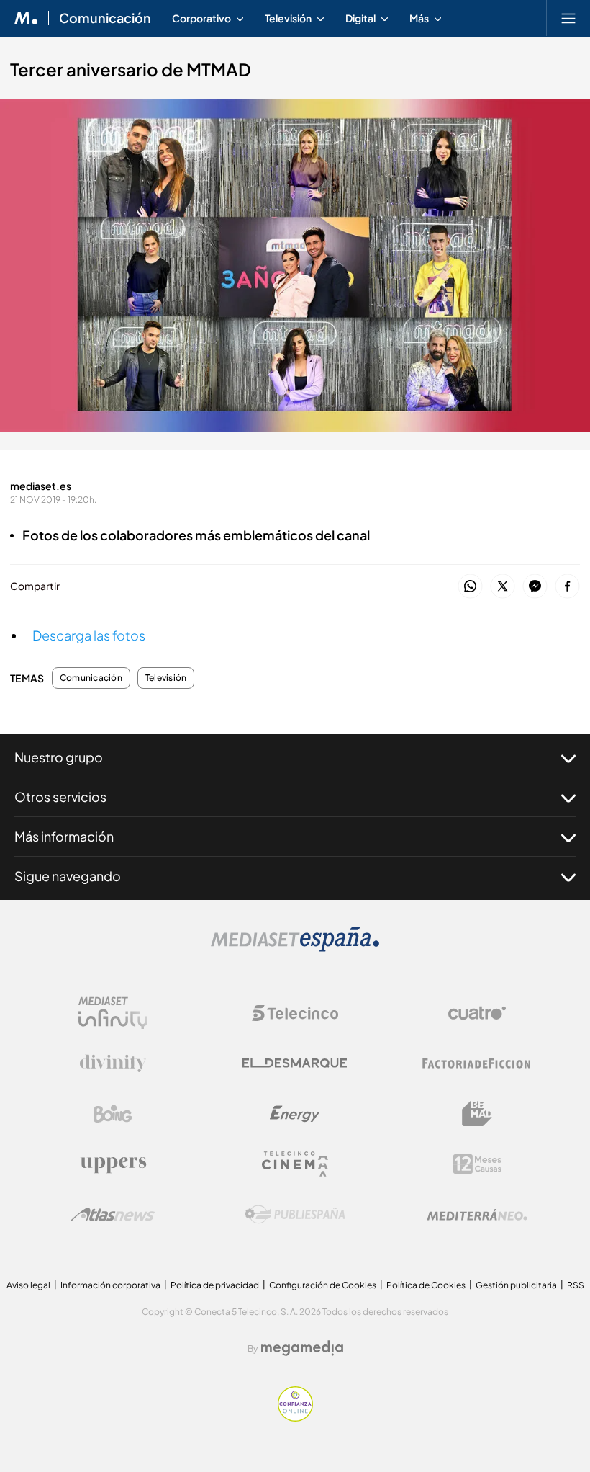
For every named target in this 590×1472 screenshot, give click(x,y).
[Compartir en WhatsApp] (470, 587)
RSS (575, 1285)
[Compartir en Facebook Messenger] (535, 587)
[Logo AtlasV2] (113, 1214)
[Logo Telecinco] (295, 1013)
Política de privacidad (215, 1285)
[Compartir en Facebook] (567, 587)
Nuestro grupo (58, 757)
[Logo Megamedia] (302, 1348)
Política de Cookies (426, 1285)
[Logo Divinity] (113, 1063)
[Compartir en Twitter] (502, 587)
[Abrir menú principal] (568, 18)
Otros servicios (60, 796)
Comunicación (105, 18)
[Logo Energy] (295, 1114)
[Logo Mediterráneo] (477, 1215)
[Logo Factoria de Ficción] (477, 1063)
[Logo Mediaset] (295, 948)
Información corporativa (110, 1285)
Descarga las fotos (88, 635)
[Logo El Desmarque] (294, 1063)
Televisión (165, 678)
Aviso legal (28, 1285)
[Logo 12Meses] (477, 1164)
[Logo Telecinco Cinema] (295, 1164)
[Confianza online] (295, 1417)
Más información (64, 836)
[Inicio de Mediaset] (26, 18)
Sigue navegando (67, 875)
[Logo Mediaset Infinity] (113, 1013)
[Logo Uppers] (113, 1164)
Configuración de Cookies (322, 1285)
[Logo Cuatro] (477, 1013)
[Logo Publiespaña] (295, 1215)
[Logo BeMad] (477, 1114)
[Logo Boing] (113, 1114)
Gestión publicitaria (516, 1285)
